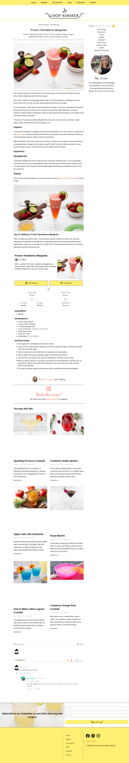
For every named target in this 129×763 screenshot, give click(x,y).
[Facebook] (87, 735)
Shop (70, 3)
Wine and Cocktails (101, 50)
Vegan (101, 48)
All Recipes (101, 29)
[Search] (113, 26)
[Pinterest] (93, 735)
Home (33, 3)
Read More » (18, 480)
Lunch (101, 35)
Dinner (101, 37)
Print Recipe (54, 25)
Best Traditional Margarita (68, 178)
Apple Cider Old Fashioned (28, 534)
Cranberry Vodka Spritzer (64, 461)
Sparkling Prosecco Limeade (29, 461)
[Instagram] (98, 735)
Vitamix (18, 134)
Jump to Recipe (43, 25)
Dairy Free (101, 42)
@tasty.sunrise (52, 399)
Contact (92, 3)
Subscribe (81, 3)
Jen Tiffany (31, 678)
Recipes (44, 3)
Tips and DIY (57, 3)
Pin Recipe (67, 283)
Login (81, 644)
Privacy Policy (91, 741)
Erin (37, 681)
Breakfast (101, 32)
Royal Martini (57, 535)
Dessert (101, 40)
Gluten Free (102, 45)
